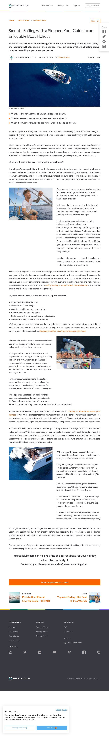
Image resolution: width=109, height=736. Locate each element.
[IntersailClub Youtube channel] (54, 652)
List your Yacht (93, 5)
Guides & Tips (39, 20)
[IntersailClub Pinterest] (98, 652)
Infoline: (73, 640)
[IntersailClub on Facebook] (84, 652)
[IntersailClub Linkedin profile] (39, 652)
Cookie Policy (41, 636)
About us (12, 627)
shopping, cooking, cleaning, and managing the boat (62, 331)
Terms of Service (43, 627)
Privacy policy (61, 709)
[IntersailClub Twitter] (25, 652)
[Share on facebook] (104, 31)
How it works (14, 640)
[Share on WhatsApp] (104, 46)
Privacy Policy (41, 631)
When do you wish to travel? (55, 582)
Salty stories (63, 5)
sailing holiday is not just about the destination (66, 285)
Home (11, 20)
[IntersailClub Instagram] (10, 652)
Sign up (77, 5)
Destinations (47, 5)
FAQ (65, 627)
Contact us (68, 631)
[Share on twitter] (104, 36)
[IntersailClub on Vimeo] (69, 652)
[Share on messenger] (104, 41)
